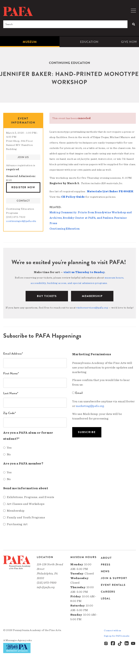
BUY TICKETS (47, 296)
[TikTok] (119, 643)
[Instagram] (106, 643)
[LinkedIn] (126, 643)
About (106, 558)
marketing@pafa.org (90, 406)
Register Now (23, 187)
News (105, 571)
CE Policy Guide (73, 196)
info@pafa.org (46, 587)
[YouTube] (133, 643)
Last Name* (10, 393)
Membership (92, 296)
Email (78, 392)
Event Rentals (113, 585)
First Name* (11, 373)
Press (106, 565)
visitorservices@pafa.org (92, 307)
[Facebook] (113, 643)
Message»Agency (16, 640)
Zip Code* (9, 413)
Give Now (129, 41)
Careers (108, 592)
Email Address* (13, 353)
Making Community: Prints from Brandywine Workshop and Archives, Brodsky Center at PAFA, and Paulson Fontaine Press (90, 218)
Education (89, 41)
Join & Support (114, 578)
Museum (30, 41)
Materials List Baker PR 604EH (110, 191)
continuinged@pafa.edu (21, 221)
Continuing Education (64, 228)
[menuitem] (29, 41)
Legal (106, 598)
